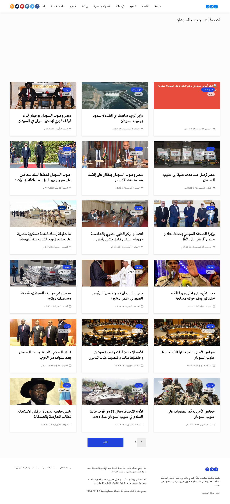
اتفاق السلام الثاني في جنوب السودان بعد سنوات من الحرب (45, 355)
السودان (66, 94)
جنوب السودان (208, 153)
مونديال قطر (137, 90)
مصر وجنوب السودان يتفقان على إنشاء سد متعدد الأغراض (115, 177)
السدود (138, 94)
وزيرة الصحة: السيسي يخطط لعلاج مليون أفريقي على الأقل (189, 237)
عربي (139, 326)
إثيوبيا (211, 94)
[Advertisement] (115, 55)
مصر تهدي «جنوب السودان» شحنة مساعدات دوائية (46, 296)
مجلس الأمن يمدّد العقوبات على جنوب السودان (191, 414)
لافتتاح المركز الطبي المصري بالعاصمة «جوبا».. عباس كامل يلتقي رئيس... (117, 237)
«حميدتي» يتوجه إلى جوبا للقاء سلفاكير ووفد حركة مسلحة (193, 296)
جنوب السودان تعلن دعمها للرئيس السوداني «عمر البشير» (117, 296)
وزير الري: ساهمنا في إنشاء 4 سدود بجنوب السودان (118, 118)
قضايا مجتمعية (102, 6)
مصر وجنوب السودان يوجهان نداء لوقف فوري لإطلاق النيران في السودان (44, 118)
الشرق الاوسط (208, 90)
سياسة (158, 6)
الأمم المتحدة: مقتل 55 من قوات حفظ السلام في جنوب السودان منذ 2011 (116, 414)
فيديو (73, 6)
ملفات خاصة (57, 6)
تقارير (132, 6)
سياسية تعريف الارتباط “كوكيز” (27, 468)
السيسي (210, 212)
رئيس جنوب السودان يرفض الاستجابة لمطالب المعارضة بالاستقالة (44, 414)
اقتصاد (145, 6)
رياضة (85, 6)
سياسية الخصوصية (49, 468)
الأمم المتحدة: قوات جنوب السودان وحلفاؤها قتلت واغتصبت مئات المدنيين (116, 355)
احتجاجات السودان (134, 272)
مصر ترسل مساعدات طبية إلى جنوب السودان (189, 177)
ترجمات (120, 6)
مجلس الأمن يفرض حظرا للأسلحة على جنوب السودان (187, 355)
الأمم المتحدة (137, 331)
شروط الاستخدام (66, 468)
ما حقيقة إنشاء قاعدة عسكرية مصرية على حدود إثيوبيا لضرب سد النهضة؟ (44, 237)
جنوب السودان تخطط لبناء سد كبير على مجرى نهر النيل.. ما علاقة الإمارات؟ (43, 177)
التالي (105, 442)
